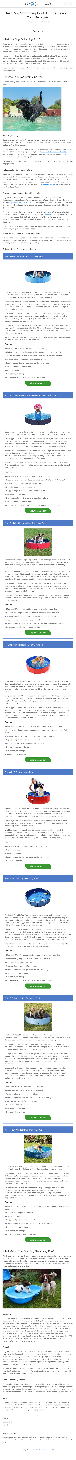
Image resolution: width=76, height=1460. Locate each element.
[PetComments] (38, 3)
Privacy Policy (46, 1450)
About (53, 1450)
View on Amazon (38, 383)
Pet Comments (36, 1450)
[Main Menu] (67, 3)
